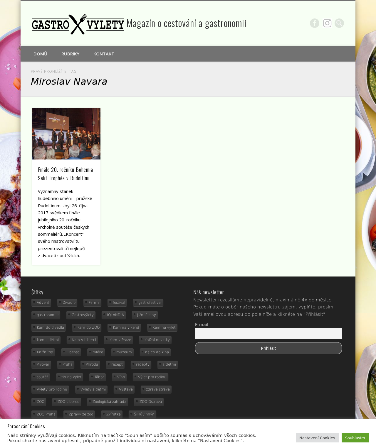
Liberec (72, 352)
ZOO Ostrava (151, 402)
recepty (143, 364)
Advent (43, 303)
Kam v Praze (120, 340)
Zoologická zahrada (109, 402)
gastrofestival (150, 303)
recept (117, 364)
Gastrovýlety (83, 315)
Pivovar (43, 364)
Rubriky (70, 54)
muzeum (124, 352)
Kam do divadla (50, 327)
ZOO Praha (46, 414)
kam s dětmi (48, 340)
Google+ (327, 23)
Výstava (126, 389)
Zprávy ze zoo (81, 414)
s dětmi (169, 364)
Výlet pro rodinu (152, 377)
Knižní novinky (157, 340)
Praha (68, 364)
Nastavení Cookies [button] (317, 438)
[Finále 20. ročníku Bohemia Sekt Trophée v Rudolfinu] (66, 133)
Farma (94, 303)
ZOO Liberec (68, 402)
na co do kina (157, 352)
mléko (98, 352)
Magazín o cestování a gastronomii (187, 23)
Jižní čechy (146, 315)
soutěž (42, 377)
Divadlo (69, 303)
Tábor (99, 377)
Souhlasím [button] (355, 438)
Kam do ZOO (88, 327)
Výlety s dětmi (93, 389)
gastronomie (47, 315)
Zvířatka (113, 414)
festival (119, 303)
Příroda (92, 364)
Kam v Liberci (84, 340)
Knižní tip (45, 352)
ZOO (40, 402)
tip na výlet (71, 377)
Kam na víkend (126, 327)
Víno (121, 377)
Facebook (314, 23)
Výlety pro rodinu (52, 389)
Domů (40, 54)
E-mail (201, 324)
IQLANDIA (115, 315)
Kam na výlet (164, 327)
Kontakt (103, 54)
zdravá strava (158, 389)
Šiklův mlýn (144, 414)
